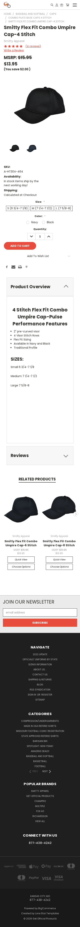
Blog (40, 684)
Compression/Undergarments (40, 721)
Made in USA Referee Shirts (40, 726)
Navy (34, 222)
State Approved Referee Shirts (40, 736)
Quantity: (40, 229)
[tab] (40, 286)
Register (46, 694)
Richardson (40, 816)
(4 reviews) (33, 46)
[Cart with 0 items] (67, 4)
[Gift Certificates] (62, 4)
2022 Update (40, 654)
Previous (4, 514)
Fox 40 (40, 811)
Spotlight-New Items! (40, 746)
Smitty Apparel (40, 791)
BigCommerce (47, 908)
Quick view (21, 559)
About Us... (40, 669)
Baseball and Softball (40, 756)
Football (40, 766)
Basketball (40, 761)
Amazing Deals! (40, 751)
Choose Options (21, 566)
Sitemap (40, 699)
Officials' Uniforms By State (40, 659)
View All (40, 821)
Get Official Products (40, 796)
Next (75, 514)
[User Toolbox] (57, 4)
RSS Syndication (40, 689)
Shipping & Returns (40, 679)
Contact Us (40, 674)
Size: (40, 202)
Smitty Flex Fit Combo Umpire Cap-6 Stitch (20, 543)
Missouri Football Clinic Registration (40, 731)
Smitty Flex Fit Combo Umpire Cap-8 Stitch (59, 543)
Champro (40, 801)
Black (50, 222)
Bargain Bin (40, 741)
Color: (40, 216)
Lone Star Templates (47, 913)
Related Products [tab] (37, 479)
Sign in (32, 694)
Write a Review (14, 50)
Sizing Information (40, 664)
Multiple (40, 806)
